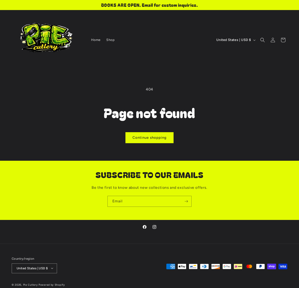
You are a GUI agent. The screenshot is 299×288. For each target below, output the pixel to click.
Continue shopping (149, 137)
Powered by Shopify (52, 284)
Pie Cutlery (31, 284)
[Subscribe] (186, 201)
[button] (262, 40)
